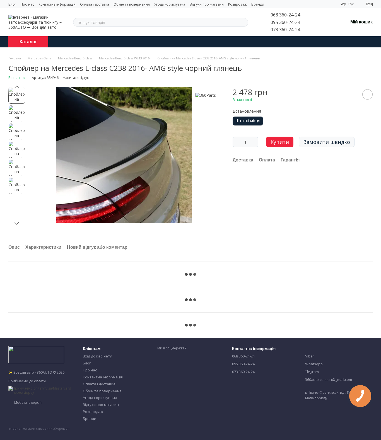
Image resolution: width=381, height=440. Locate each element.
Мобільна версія (27, 402)
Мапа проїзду (316, 398)
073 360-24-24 (285, 29)
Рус (351, 4)
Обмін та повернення (132, 4)
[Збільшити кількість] (254, 142)
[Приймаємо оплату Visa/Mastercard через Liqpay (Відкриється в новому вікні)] (41, 390)
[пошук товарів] (243, 22)
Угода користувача (169, 4)
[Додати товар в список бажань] (367, 94)
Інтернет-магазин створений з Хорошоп (38, 429)
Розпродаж (237, 4)
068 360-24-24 (285, 15)
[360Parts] (205, 95)
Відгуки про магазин (207, 4)
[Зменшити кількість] (237, 142)
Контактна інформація (57, 4)
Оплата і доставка (94, 4)
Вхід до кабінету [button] (97, 356)
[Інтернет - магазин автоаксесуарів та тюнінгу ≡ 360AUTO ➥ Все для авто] (36, 354)
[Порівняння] (314, 22)
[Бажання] (329, 22)
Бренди (257, 4)
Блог (12, 4)
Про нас (27, 4)
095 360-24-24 (285, 22)
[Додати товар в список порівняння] (352, 94)
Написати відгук (76, 77)
